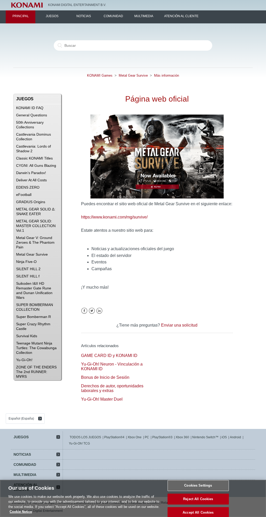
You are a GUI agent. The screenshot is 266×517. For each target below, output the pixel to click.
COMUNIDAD (113, 16)
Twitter (92, 311)
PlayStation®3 (162, 437)
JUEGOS (52, 16)
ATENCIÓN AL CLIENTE (181, 16)
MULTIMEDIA (143, 16)
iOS (224, 437)
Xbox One (135, 437)
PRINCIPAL (20, 16)
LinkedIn (99, 311)
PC (147, 437)
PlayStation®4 (114, 437)
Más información (166, 75)
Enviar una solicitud (179, 325)
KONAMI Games (99, 75)
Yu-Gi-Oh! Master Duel (102, 399)
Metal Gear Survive (133, 75)
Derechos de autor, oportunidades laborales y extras (112, 388)
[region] (133, 498)
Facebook (84, 311)
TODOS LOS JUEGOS (85, 437)
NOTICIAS (83, 16)
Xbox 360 (182, 437)
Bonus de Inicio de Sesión (105, 377)
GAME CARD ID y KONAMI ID (109, 355)
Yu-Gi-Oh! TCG (79, 443)
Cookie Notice (21, 512)
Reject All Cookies (198, 499)
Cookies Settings (198, 486)
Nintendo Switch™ (205, 437)
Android (235, 437)
